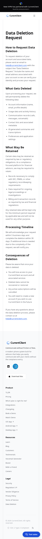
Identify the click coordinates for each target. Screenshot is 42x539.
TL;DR (8, 392)
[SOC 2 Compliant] (15, 366)
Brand (8, 463)
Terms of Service (12, 500)
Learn (8, 442)
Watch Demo (11, 417)
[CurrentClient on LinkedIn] (8, 366)
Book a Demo (11, 413)
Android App (11, 426)
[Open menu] (34, 16)
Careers (9, 471)
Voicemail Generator (13, 459)
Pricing (8, 397)
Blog (7, 446)
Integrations (10, 405)
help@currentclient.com (16, 65)
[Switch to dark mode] (33, 528)
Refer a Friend (11, 467)
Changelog (10, 409)
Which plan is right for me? (16, 401)
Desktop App (11, 430)
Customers (10, 450)
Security (9, 483)
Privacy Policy (11, 496)
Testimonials (10, 454)
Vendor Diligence (12, 492)
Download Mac (17, 376)
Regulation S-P (11, 487)
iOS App (9, 422)
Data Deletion (11, 504)
